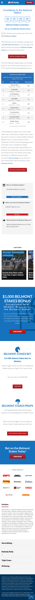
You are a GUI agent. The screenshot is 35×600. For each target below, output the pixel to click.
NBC (8, 226)
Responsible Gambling (20, 594)
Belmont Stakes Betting (18, 252)
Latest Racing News (8, 255)
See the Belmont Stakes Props (17, 433)
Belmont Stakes (7, 252)
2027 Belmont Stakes (8, 36)
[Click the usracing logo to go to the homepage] (13, 3)
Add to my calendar (17, 196)
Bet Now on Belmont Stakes (17, 56)
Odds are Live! (15, 207)
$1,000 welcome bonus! (10, 45)
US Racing (11, 592)
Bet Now (29, 2)
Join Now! (17, 332)
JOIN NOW (17, 386)
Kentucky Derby (7, 163)
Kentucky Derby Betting (25, 595)
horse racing (13, 158)
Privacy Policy (27, 592)
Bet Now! (17, 214)
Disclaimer (11, 594)
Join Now (17, 457)
